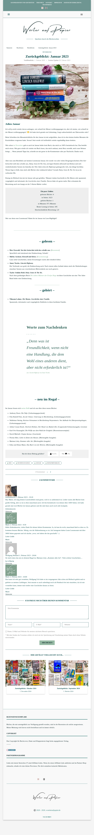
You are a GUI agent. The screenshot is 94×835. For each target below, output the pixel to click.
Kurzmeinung (42, 257)
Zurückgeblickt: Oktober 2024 (25, 688)
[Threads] (46, 8)
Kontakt (49, 2)
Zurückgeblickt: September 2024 (68, 688)
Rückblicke (31, 48)
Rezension (55, 250)
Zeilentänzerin (10, 497)
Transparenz (47, 4)
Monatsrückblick (53, 463)
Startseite (9, 48)
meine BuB (25, 408)
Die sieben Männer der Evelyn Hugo (43, 275)
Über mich (40, 2)
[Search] (85, 14)
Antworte (8, 511)
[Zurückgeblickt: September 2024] (68, 673)
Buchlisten (20, 48)
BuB (10, 463)
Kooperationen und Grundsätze (22, 2)
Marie (7, 525)
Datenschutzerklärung (73, 2)
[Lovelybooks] (42, 8)
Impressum (58, 2)
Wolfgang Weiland (12, 555)
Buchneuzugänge (24, 463)
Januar (38, 463)
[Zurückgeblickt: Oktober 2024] (25, 673)
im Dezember (18, 145)
